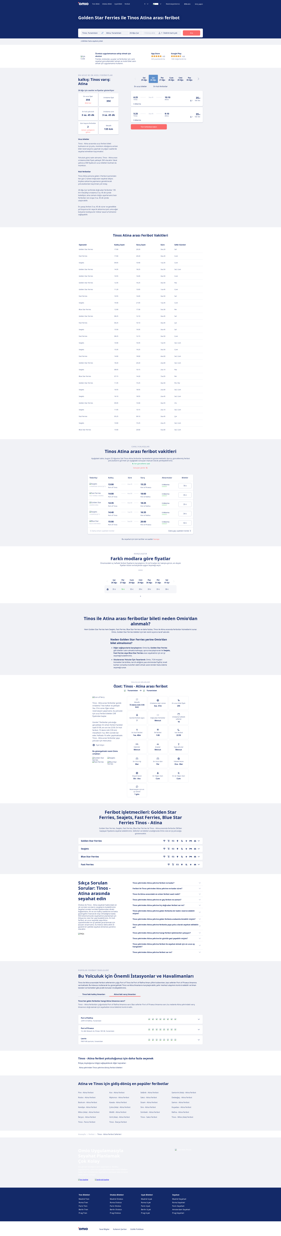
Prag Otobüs (115, 1213)
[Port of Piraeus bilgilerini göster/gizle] (198, 1029)
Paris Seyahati (178, 1206)
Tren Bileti (96, 4)
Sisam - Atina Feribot (149, 1102)
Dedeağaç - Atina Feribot (182, 1097)
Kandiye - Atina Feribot (87, 1107)
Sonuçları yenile (139, 468)
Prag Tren (83, 1213)
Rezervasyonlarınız (173, 4)
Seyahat (175, 1195)
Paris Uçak (145, 1206)
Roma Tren (83, 1202)
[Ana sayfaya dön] (85, 4)
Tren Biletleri (84, 1195)
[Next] (198, 79)
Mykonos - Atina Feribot (119, 1097)
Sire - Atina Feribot (148, 1107)
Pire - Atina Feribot (86, 1092)
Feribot (127, 4)
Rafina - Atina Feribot (180, 1112)
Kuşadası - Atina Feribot (181, 1107)
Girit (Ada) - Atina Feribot (119, 1117)
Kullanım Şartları (120, 1229)
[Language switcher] (157, 4)
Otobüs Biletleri (117, 1195)
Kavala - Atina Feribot (118, 1102)
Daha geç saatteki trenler (178, 531)
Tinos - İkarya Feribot (118, 1122)
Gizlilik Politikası (137, 1229)
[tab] (140, 86)
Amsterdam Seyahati (181, 1209)
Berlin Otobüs (116, 1209)
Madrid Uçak (146, 1199)
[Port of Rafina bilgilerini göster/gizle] (198, 1019)
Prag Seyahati (178, 1213)
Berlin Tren (83, 1209)
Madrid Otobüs (116, 1199)
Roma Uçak (146, 1202)
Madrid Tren (84, 1199)
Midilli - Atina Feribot (117, 1112)
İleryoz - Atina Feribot (87, 1117)
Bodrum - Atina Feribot (87, 1102)
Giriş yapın (199, 4)
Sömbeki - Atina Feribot (150, 1112)
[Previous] (107, 581)
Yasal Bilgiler (104, 1229)
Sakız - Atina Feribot (148, 1097)
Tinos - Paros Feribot (86, 1122)
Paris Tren (83, 1206)
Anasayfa (82, 1134)
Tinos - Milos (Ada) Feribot (182, 1117)
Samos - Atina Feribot (180, 1102)
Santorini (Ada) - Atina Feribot (184, 1092)
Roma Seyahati (178, 1202)
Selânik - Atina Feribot (149, 1092)
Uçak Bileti (118, 4)
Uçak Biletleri (147, 1195)
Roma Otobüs (116, 1202)
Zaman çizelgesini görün (88, 131)
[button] (136, 33)
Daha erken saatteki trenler (103, 531)
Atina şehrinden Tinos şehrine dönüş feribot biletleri (100, 1067)
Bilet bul (88, 103)
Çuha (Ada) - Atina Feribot (119, 1107)
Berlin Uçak (146, 1209)
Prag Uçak (145, 1213)
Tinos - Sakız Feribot (148, 1117)
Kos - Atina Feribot (116, 1092)
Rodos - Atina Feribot (86, 1097)
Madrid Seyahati (179, 1199)
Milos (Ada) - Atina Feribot (88, 1112)
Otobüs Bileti (107, 4)
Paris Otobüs (115, 1206)
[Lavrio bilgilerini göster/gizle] (198, 1040)
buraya (156, 539)
